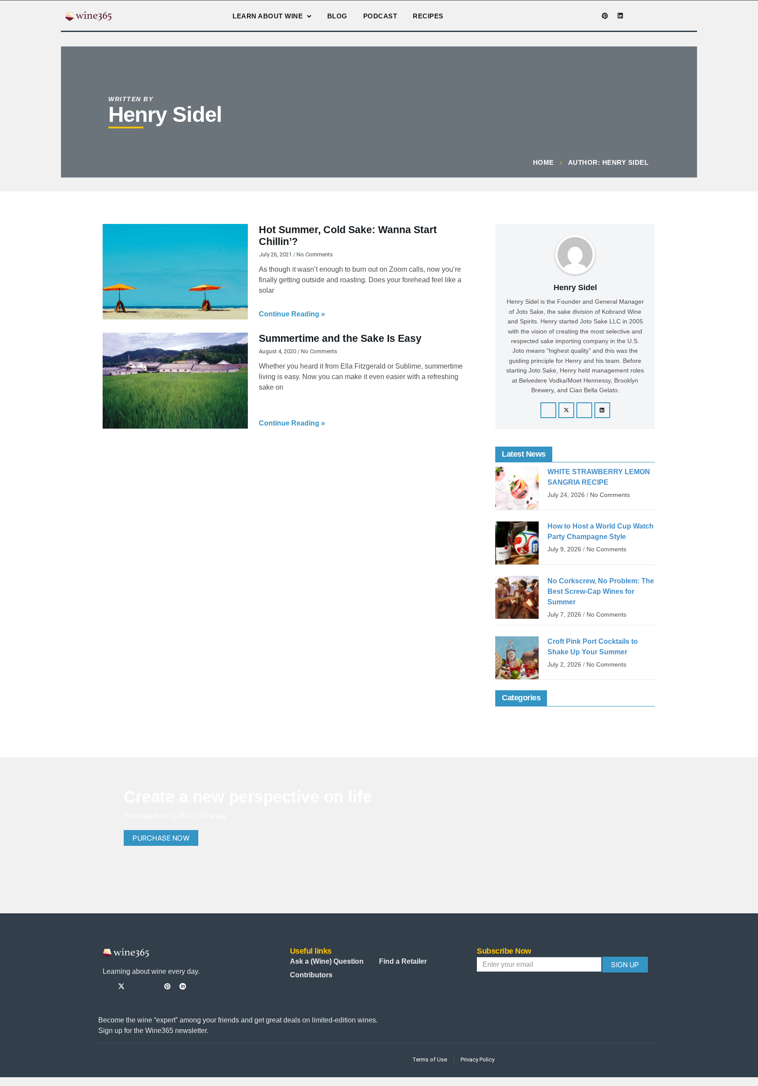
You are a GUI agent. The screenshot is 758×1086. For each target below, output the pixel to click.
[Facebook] (548, 410)
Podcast (380, 16)
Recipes (428, 16)
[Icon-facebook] (559, 16)
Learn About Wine (267, 16)
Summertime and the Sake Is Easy (340, 338)
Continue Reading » (292, 314)
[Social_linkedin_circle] (182, 986)
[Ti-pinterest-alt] (167, 986)
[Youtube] (589, 16)
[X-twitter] (566, 410)
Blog (337, 16)
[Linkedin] (620, 16)
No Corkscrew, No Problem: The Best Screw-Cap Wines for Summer (600, 591)
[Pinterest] (605, 16)
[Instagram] (574, 16)
